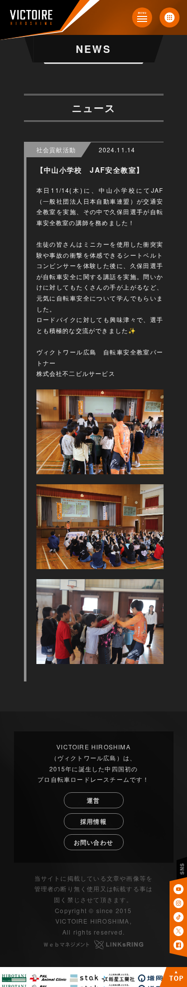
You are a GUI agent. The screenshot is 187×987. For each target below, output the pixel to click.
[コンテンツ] (142, 17)
